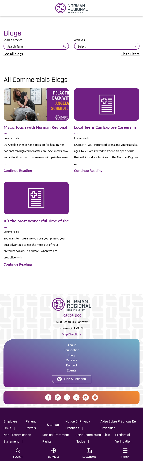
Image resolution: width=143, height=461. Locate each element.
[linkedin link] (67, 397)
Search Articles (12, 39)
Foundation (71, 350)
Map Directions (71, 334)
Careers (71, 360)
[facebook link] (48, 397)
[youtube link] (85, 397)
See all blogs (13, 54)
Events (71, 370)
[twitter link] (58, 397)
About (71, 345)
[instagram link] (76, 397)
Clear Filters (130, 54)
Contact (71, 365)
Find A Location (75, 379)
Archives (79, 39)
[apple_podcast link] (95, 397)
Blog (71, 355)
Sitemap (53, 425)
